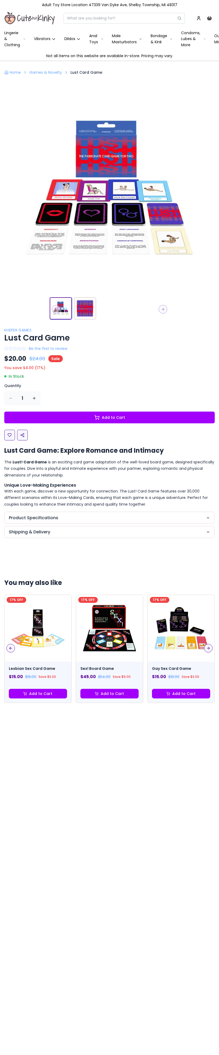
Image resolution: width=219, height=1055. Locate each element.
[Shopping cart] (209, 18)
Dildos (69, 38)
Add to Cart (113, 417)
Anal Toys (93, 38)
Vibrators (42, 38)
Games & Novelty (45, 72)
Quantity (12, 385)
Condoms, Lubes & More (190, 39)
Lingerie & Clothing (12, 39)
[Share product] (22, 435)
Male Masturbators (124, 38)
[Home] (29, 18)
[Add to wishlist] (9, 435)
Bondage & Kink (159, 38)
